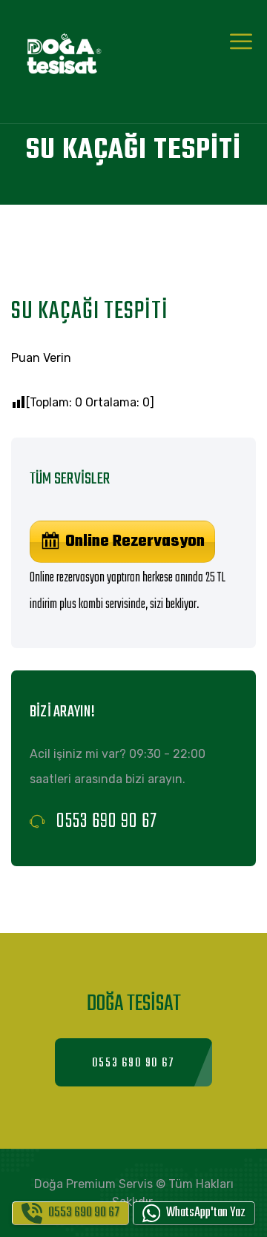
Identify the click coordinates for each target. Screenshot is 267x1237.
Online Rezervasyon (135, 541)
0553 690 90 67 (106, 821)
